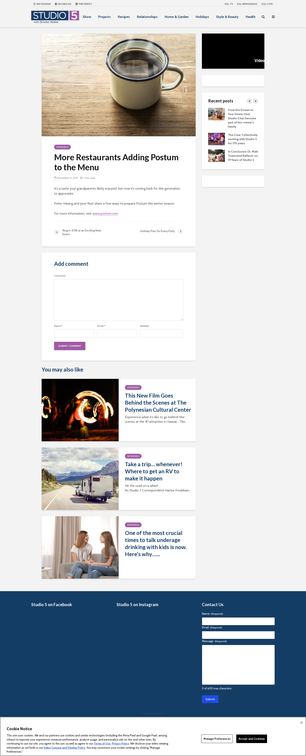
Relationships (147, 17)
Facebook (64, 3)
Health (250, 17)
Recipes (124, 17)
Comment (60, 276)
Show (87, 17)
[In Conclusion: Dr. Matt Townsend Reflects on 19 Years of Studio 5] (216, 155)
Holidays (202, 17)
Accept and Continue (252, 738)
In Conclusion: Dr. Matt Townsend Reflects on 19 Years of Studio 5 (243, 156)
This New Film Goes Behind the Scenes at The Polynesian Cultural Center (158, 402)
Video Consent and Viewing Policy (64, 747)
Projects (104, 17)
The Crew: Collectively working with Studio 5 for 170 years (243, 139)
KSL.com (267, 3)
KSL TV (229, 3)
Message (214, 641)
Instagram (43, 3)
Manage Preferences (217, 738)
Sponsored (62, 147)
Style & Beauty (227, 17)
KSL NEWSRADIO (247, 3)
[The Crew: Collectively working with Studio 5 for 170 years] (216, 139)
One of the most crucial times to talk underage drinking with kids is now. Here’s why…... (156, 543)
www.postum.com (105, 213)
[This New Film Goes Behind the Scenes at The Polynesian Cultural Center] (80, 410)
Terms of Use (102, 743)
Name (58, 326)
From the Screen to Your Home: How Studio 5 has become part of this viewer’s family (242, 118)
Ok (301, 722)
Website (144, 326)
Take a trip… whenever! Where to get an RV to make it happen (154, 471)
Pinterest (85, 3)
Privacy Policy (120, 743)
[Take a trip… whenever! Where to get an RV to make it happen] (80, 478)
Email (101, 326)
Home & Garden (177, 17)
